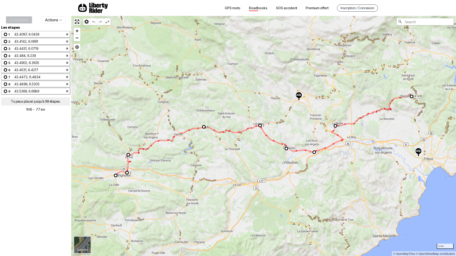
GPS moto (232, 8)
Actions (51, 20)
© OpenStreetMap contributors (435, 253)
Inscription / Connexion (357, 8)
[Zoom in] (77, 30)
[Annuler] (93, 21)
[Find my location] (77, 47)
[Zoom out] (77, 37)
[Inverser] (107, 21)
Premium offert (317, 8)
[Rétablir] (100, 21)
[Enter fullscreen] (77, 21)
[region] (263, 136)
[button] (35, 34)
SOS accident (286, 8)
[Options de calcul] (86, 21)
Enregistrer (19, 20)
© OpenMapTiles (404, 253)
